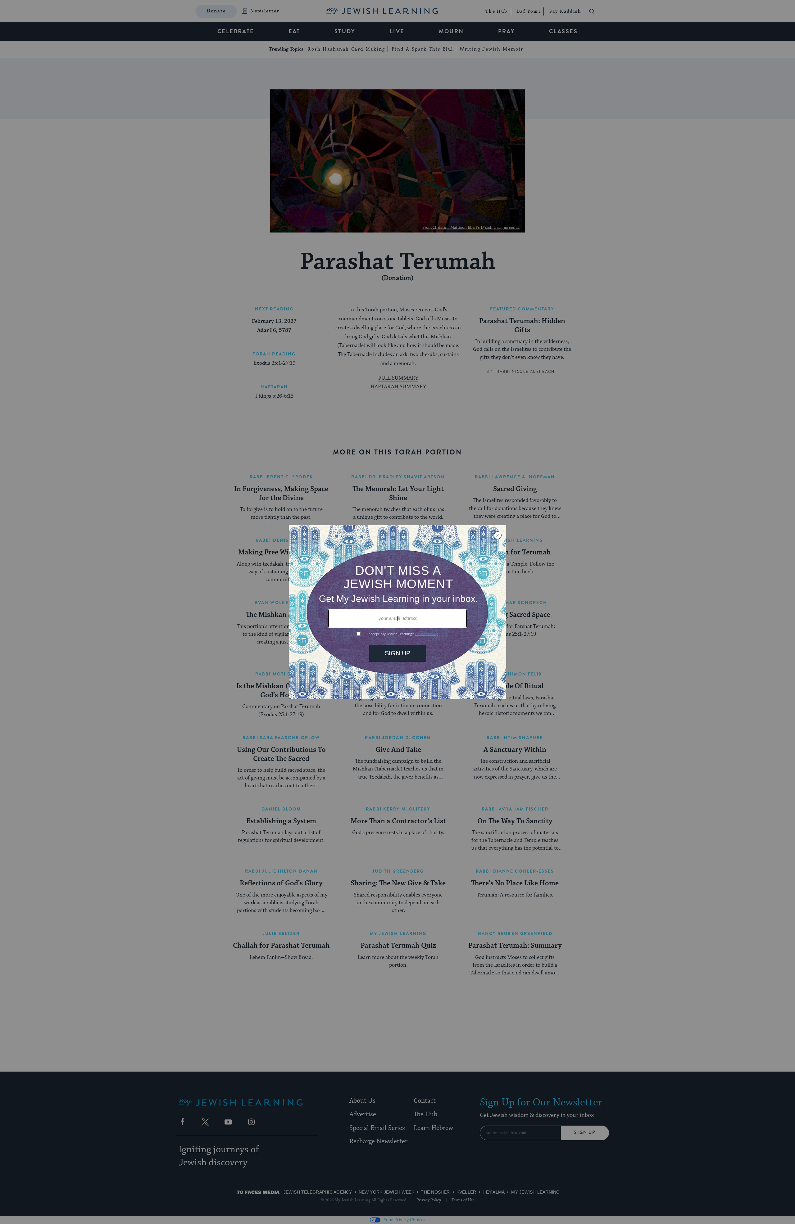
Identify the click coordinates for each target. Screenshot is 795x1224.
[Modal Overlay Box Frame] (397, 612)
